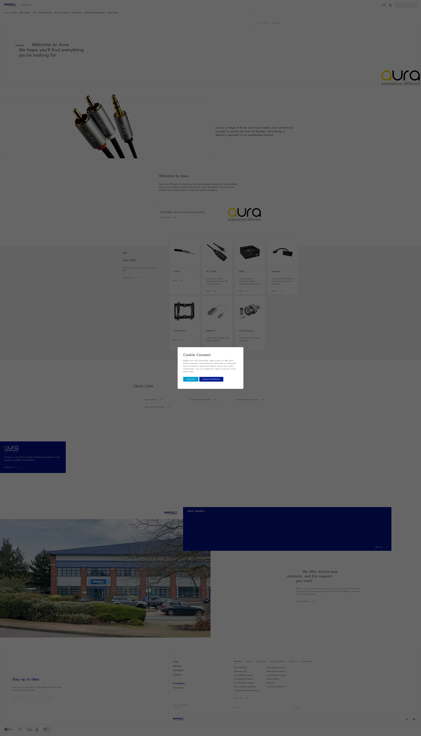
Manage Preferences (211, 379)
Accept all (190, 379)
